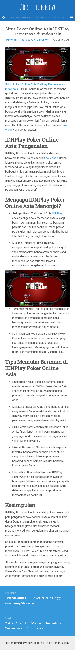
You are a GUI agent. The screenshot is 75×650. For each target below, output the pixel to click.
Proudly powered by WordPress (21, 643)
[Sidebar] (3, 17)
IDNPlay (57, 213)
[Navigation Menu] (71, 17)
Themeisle (63, 643)
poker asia (52, 158)
